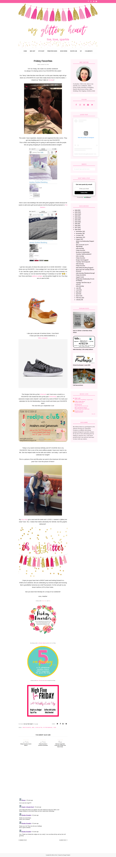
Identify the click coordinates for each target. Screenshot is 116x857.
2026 (76, 210)
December (79, 231)
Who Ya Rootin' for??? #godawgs (82, 245)
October (78, 235)
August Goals (80, 277)
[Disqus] (43, 774)
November (79, 233)
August (78, 239)
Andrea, (42, 600)
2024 (76, 214)
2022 (76, 218)
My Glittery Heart (53, 855)
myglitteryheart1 (89, 154)
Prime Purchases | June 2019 (81, 365)
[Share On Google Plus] (63, 724)
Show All (93, 414)
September (79, 237)
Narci (45, 600)
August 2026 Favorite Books (81, 406)
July (77, 288)
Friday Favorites (27, 727)
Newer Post (23, 840)
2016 (76, 229)
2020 (76, 222)
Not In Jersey (78, 404)
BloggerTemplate (66, 855)
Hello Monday (80, 248)
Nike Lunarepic (43, 338)
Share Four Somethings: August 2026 (84, 399)
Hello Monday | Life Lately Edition (83, 349)
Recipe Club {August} (82, 260)
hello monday (80, 256)
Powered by (80, 197)
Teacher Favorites (79, 402)
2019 (76, 224)
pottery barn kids (47, 727)
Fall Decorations (78, 385)
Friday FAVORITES (81, 275)
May (77, 292)
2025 (76, 212)
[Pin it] (66, 724)
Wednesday (53, 396)
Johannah (43, 394)
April (77, 294)
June (77, 290)
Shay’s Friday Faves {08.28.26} (82, 409)
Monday (51, 80)
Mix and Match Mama (81, 407)
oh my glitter (38, 727)
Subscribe (84, 192)
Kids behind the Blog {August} (84, 267)
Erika (49, 600)
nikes (33, 727)
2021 (76, 220)
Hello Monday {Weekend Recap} (85, 273)
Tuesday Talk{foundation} (83, 254)
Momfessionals (79, 411)
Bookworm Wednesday (82, 252)
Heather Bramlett (78, 154)
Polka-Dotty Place (80, 401)
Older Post (62, 840)
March (78, 296)
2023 (76, 216)
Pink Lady (77, 398)
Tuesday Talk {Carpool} (83, 262)
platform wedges (37, 276)
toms (54, 727)
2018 (76, 226)
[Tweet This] (57, 724)
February (78, 297)
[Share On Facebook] (60, 724)
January (78, 299)
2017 (76, 227)
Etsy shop (24, 519)
